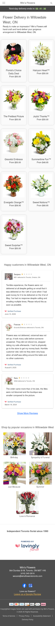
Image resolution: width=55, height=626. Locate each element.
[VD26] (9, 381)
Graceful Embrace (20, 327)
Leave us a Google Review (27, 594)
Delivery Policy (27, 619)
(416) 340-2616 (28, 573)
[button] (49, 619)
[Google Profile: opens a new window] (31, 585)
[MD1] (9, 276)
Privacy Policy (24, 616)
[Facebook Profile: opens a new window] (24, 585)
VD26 (16, 381)
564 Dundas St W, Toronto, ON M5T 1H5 (27, 570)
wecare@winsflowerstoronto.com (27, 576)
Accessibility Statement (42, 616)
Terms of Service (9, 616)
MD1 (15, 277)
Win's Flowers (27, 3)
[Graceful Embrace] (9, 327)
